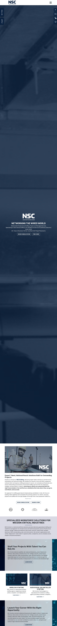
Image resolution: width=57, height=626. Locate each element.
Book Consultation (24, 234)
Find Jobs (36, 234)
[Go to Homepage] (12, 2)
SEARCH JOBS (36, 502)
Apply (2, 21)
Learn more (16, 596)
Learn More (28, 562)
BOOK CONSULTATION (23, 502)
